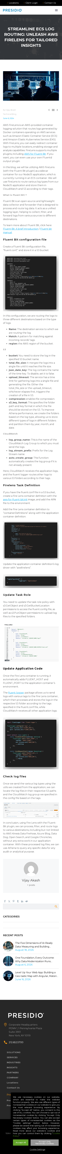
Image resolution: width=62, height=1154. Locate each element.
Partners (13, 1072)
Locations (14, 3)
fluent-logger (16, 692)
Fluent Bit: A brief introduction (20, 229)
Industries (13, 1062)
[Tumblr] (18, 901)
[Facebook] (5, 901)
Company (12, 1077)
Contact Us (50, 3)
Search (56, 906)
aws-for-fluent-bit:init (15, 499)
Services (12, 1057)
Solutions (13, 1052)
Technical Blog (9, 114)
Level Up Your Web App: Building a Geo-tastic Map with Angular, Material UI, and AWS (37, 974)
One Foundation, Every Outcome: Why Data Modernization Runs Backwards (34, 959)
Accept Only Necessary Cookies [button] (44, 1142)
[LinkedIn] (22, 901)
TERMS (8, 1133)
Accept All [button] (21, 1142)
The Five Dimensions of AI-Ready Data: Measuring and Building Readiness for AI (34, 945)
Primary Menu (56, 10)
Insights (12, 1067)
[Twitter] (9, 901)
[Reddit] (26, 901)
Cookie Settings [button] (37, 1149)
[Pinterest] (13, 901)
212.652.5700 (16, 1042)
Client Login (32, 3)
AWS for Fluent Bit (35, 154)
